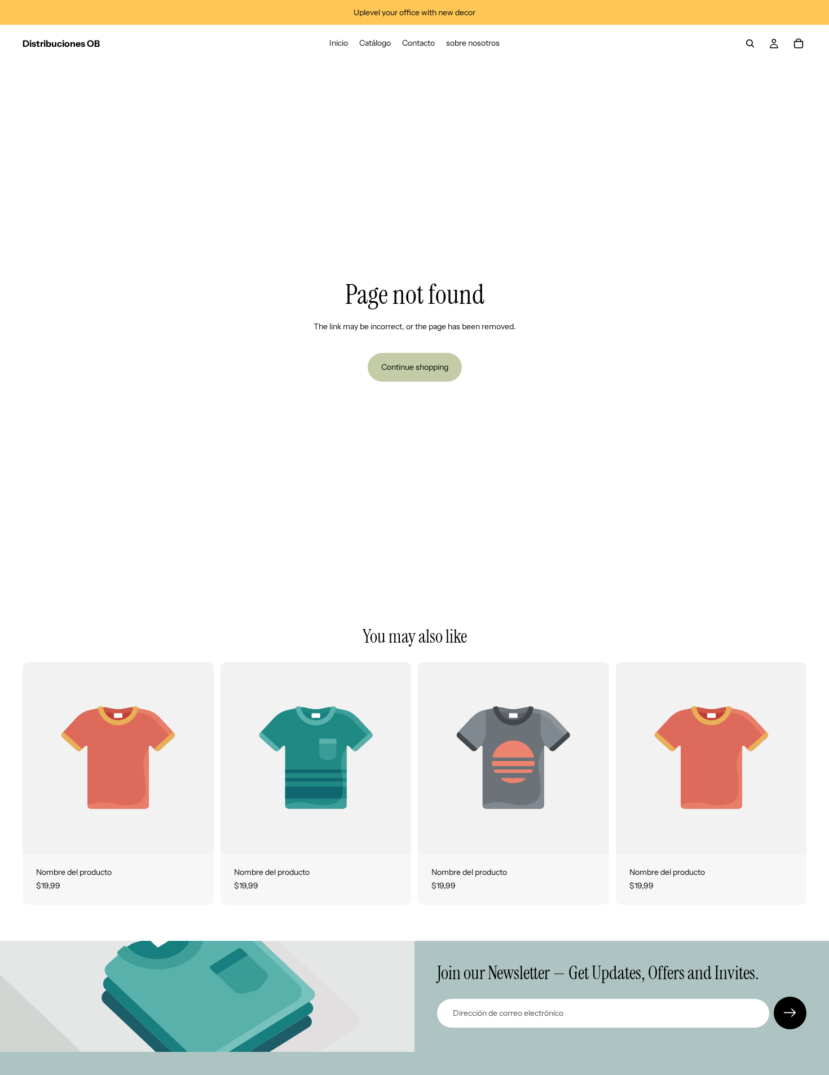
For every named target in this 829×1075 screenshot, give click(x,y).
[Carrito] (798, 43)
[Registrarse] (790, 1013)
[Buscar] (750, 43)
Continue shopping (414, 367)
